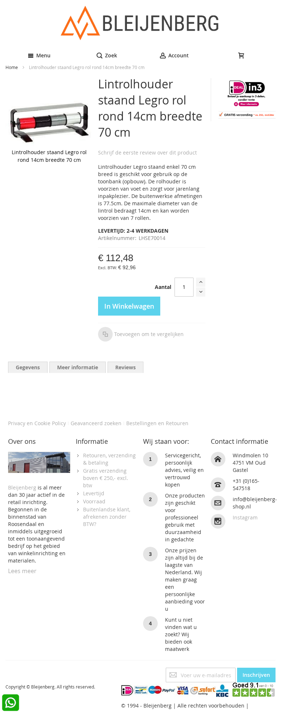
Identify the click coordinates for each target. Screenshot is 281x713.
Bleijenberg (22, 487)
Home (11, 67)
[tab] (28, 367)
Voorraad (94, 501)
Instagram (245, 517)
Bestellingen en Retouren (157, 423)
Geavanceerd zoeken (96, 423)
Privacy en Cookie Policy (37, 423)
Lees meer (22, 571)
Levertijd (93, 493)
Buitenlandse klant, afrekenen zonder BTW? (106, 516)
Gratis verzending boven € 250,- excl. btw (105, 478)
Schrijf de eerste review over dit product (147, 152)
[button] (141, 334)
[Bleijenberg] (141, 23)
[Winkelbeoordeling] (254, 685)
